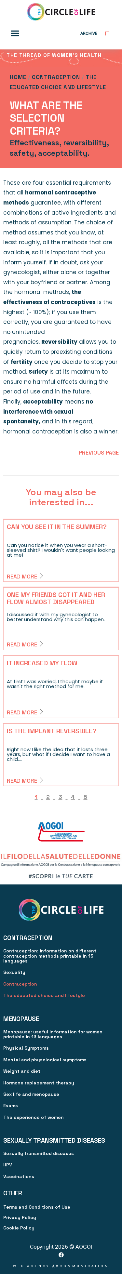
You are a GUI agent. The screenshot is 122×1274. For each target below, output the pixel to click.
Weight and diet (21, 1071)
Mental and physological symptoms (45, 1060)
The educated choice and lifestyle (44, 995)
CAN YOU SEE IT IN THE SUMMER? (57, 527)
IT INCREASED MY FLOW (42, 663)
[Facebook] (61, 1255)
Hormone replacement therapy (38, 1083)
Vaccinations (18, 1176)
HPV (7, 1165)
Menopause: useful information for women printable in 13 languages (52, 1034)
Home (18, 77)
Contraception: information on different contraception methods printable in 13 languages (49, 956)
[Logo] (61, 11)
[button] (15, 33)
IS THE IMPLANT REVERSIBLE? (51, 731)
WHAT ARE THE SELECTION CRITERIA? (46, 118)
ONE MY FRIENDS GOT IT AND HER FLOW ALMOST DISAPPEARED (56, 598)
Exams (10, 1105)
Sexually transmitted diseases (38, 1153)
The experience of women (33, 1117)
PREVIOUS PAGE (99, 452)
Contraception (56, 77)
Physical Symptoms (26, 1048)
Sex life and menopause (31, 1094)
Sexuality (14, 972)
